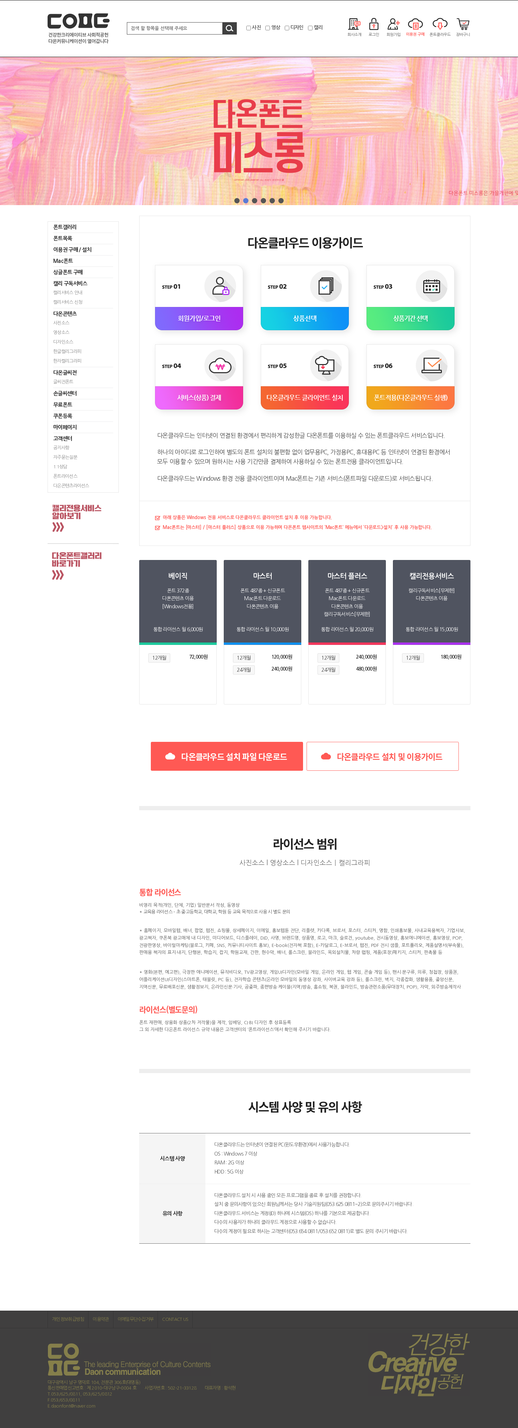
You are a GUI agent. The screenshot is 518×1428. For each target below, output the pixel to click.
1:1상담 (60, 466)
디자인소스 (63, 342)
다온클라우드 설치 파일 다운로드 (234, 756)
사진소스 (61, 323)
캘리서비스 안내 (67, 292)
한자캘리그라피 (67, 361)
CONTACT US (175, 1319)
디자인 (296, 27)
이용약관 (101, 1319)
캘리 (318, 27)
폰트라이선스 (65, 476)
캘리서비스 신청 (67, 302)
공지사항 (61, 447)
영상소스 (61, 332)
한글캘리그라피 (67, 351)
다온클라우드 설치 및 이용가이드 (390, 756)
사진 (256, 27)
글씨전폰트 (63, 382)
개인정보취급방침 (68, 1319)
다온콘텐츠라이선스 (71, 486)
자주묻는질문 (65, 457)
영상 (275, 27)
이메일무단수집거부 (136, 1319)
